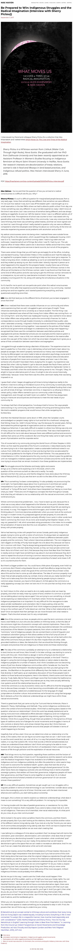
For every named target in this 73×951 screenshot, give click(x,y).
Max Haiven (7, 3)
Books (42, 2)
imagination (23, 937)
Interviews (6, 935)
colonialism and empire (11, 937)
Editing (64, 2)
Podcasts (52, 2)
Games (47, 2)
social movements (49, 937)
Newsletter (35, 2)
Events (58, 2)
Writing (69, 2)
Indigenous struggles (35, 937)
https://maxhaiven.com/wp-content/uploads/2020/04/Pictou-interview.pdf (34, 181)
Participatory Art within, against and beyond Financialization (23, 939)
